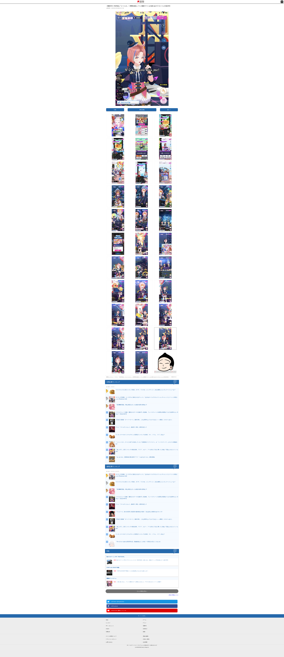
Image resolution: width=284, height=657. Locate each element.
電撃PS (145, 625)
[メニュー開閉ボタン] (282, 2)
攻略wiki (108, 631)
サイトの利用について (111, 636)
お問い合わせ (109, 642)
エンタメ (108, 622)
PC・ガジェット (110, 625)
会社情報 (145, 642)
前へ (116, 109)
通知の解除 (145, 636)
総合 (107, 619)
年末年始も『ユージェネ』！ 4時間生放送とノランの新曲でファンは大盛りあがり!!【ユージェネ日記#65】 (144, 377)
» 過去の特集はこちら (173, 595)
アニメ (144, 622)
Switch (107, 628)
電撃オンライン (109, 377)
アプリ (116, 377)
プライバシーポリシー (111, 639)
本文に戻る (142, 109)
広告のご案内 (146, 639)
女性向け (145, 628)
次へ (168, 109)
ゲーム (144, 619)
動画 (144, 631)
